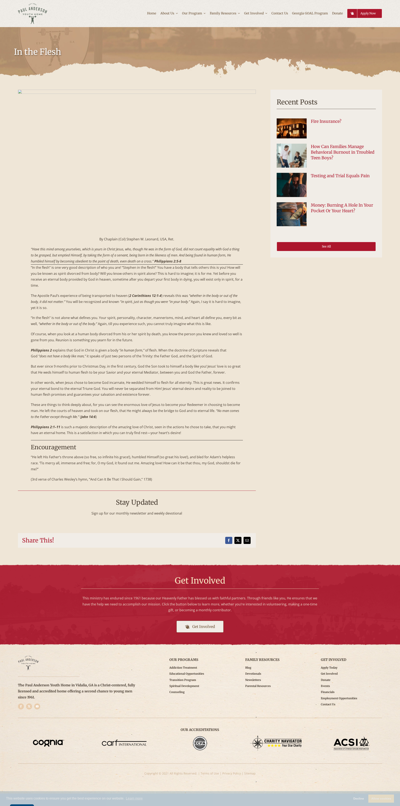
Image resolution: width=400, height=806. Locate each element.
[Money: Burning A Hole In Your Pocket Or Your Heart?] (292, 214)
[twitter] (29, 706)
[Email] (247, 540)
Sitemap (250, 773)
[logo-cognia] (48, 737)
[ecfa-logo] (200, 737)
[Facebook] (228, 540)
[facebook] (21, 706)
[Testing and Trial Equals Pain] (292, 185)
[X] (237, 540)
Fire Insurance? (326, 121)
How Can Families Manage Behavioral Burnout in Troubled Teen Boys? (342, 152)
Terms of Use (210, 773)
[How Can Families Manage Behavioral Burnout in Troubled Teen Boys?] (292, 156)
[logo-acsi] (351, 737)
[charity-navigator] (276, 737)
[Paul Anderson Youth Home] (32, 5)
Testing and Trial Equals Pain (340, 175)
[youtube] (37, 706)
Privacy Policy (231, 773)
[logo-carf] (124, 737)
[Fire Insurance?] (292, 128)
